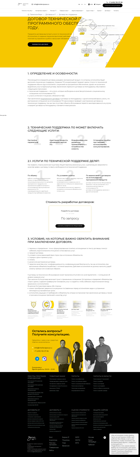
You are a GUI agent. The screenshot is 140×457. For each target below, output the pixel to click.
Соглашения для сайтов (98, 412)
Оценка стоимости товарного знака (79, 418)
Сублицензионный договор (34, 427)
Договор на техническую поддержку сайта (102, 425)
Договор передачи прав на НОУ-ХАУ (36, 420)
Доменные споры (54, 390)
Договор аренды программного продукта (59, 414)
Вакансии (65, 446)
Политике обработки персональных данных (121, 452)
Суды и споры (89, 10)
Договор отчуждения (32, 412)
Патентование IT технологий (101, 379)
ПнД (64, 443)
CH (85, 4)
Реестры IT (53, 10)
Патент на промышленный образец (80, 383)
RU (79, 4)
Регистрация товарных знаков (58, 379)
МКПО (77, 440)
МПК (77, 443)
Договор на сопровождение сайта (100, 423)
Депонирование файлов (98, 416)
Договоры (107, 10)
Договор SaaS (52, 429)
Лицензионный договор (33, 414)
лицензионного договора (50, 99)
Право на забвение (97, 429)
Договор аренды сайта (54, 416)
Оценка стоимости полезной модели (79, 422)
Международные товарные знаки (58, 381)
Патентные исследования (78, 388)
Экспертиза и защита (41, 10)
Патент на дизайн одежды (100, 390)
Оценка (99, 10)
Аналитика (53, 440)
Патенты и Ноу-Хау (27, 10)
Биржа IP (65, 437)
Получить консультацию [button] (112, 5)
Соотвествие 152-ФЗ (33, 405)
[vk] (105, 438)
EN (82, 4)
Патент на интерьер (98, 383)
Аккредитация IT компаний (35, 396)
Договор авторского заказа (55, 412)
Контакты (116, 10)
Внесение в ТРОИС (55, 388)
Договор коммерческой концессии (35, 418)
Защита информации (77, 10)
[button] (40, 44)
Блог (51, 437)
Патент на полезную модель (78, 381)
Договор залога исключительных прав (36, 423)
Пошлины (66, 440)
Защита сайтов (100, 410)
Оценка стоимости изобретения (78, 420)
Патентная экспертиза (77, 386)
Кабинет (91, 445)
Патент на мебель (98, 381)
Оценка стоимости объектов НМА (78, 412)
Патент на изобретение (77, 379)
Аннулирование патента (77, 390)
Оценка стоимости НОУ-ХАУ (77, 427)
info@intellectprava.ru (43, 348)
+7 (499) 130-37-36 (41, 351)
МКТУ (77, 437)
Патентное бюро (36, 14)
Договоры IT (55, 410)
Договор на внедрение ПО (55, 431)
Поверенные (54, 447)
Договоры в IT (51, 14)
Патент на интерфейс (99, 386)
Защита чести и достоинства (99, 427)
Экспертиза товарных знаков (57, 383)
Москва (91, 437)
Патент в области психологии (101, 388)
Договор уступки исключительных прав (36, 425)
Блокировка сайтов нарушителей (100, 414)
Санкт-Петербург (92, 441)
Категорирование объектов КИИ (37, 402)
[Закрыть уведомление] (137, 434)
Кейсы (51, 450)
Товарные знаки (64, 10)
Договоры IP (34, 410)
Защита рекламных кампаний (99, 420)
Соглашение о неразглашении (34, 416)
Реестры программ (53, 444)
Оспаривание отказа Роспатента (58, 386)
